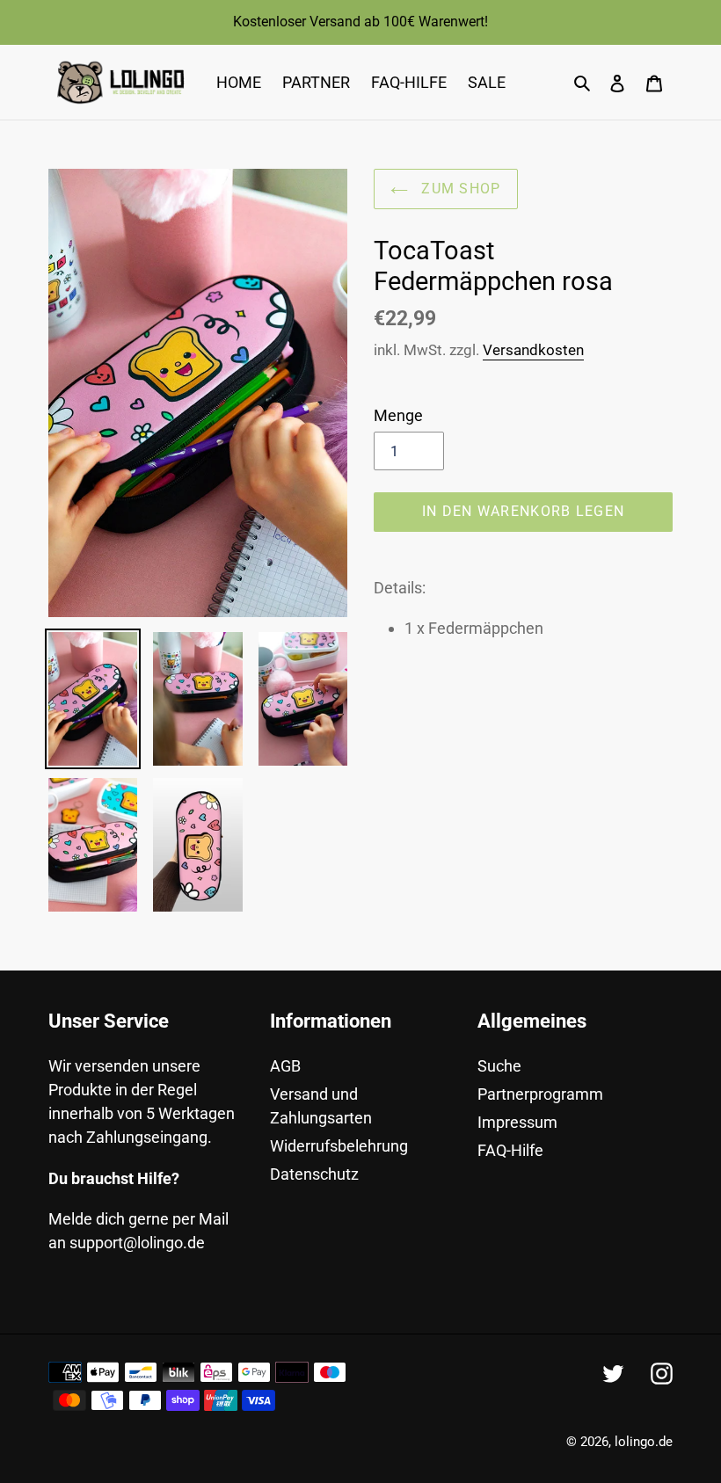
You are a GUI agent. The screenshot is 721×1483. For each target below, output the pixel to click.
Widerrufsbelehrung (339, 1146)
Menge (398, 415)
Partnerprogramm (540, 1094)
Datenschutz (314, 1174)
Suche (499, 1066)
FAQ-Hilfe (510, 1150)
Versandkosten (533, 350)
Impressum (517, 1122)
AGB (285, 1066)
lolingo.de (644, 1442)
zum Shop (459, 188)
